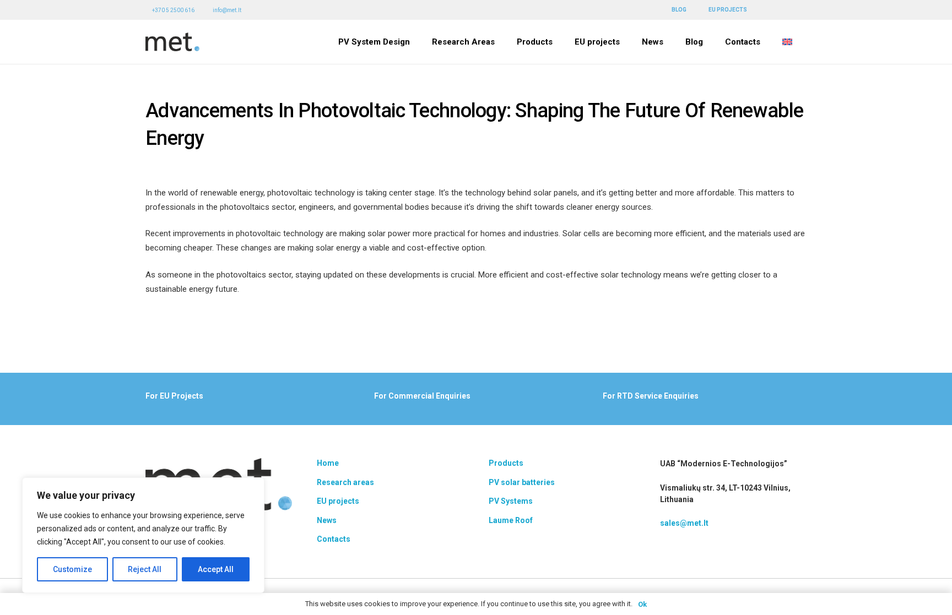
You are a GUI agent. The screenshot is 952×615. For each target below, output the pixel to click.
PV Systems (511, 501)
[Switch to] (789, 42)
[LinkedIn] (788, 10)
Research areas (345, 482)
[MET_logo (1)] (172, 42)
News (327, 520)
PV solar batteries (522, 482)
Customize (72, 569)
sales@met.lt (684, 523)
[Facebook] (773, 10)
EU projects (338, 501)
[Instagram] (803, 10)
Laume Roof (511, 520)
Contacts (333, 539)
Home (328, 463)
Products (506, 463)
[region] (143, 535)
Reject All (144, 569)
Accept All (216, 569)
